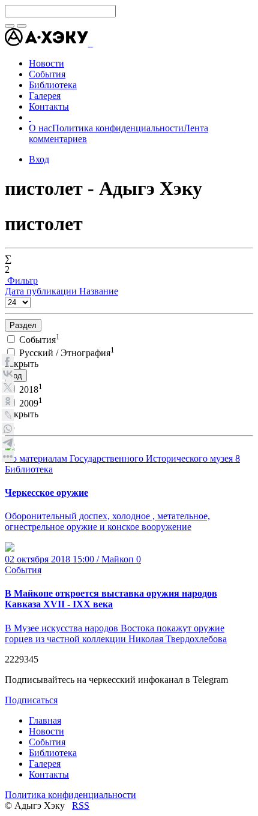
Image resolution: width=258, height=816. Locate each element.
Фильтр (21, 280)
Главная (45, 720)
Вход (39, 159)
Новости (46, 731)
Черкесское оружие (46, 492)
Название (98, 291)
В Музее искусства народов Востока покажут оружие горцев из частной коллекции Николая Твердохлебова (116, 633)
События (23, 570)
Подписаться (31, 700)
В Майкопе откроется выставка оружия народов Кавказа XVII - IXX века (111, 598)
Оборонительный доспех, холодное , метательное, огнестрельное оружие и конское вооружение (107, 521)
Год (16, 375)
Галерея (45, 763)
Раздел (23, 325)
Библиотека (29, 469)
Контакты (49, 774)
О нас (40, 128)
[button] (92, 43)
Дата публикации (42, 291)
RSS (80, 805)
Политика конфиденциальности (118, 128)
